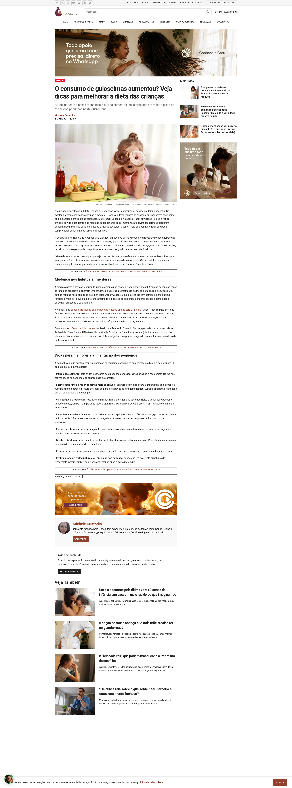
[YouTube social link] (73, 2)
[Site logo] (68, 11)
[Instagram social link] (68, 2)
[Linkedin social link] (84, 2)
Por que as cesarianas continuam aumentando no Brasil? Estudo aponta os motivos (216, 92)
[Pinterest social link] (79, 2)
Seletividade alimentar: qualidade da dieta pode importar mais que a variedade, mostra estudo (218, 111)
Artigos (60, 80)
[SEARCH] (208, 11)
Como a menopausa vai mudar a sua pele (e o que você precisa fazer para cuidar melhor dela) (219, 129)
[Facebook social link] (57, 2)
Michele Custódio (87, 524)
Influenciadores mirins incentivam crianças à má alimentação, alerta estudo (123, 271)
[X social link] (62, 2)
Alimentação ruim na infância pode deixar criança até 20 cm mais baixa (123, 347)
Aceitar (280, 782)
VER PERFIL (80, 539)
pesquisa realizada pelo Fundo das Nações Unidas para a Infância (106, 309)
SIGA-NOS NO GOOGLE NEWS (222, 3)
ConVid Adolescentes (83, 328)
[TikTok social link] (90, 2)
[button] (8, 779)
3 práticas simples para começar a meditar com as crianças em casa (123, 469)
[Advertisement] (146, 742)
